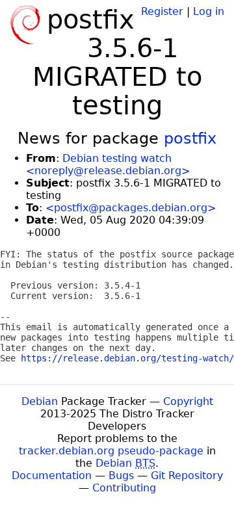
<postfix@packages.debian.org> (131, 208)
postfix (190, 138)
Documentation (52, 475)
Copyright (188, 401)
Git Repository (187, 475)
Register (162, 11)
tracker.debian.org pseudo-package (111, 451)
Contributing (124, 488)
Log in (208, 11)
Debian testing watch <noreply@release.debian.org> (108, 164)
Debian (39, 401)
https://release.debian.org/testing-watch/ (127, 358)
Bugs (121, 475)
